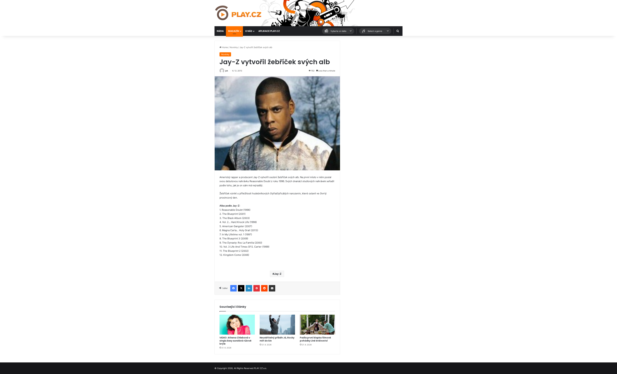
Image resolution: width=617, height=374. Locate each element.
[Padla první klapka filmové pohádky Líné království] (317, 325)
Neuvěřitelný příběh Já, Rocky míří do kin (277, 339)
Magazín (233, 31)
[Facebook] (233, 288)
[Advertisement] (372, 63)
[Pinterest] (256, 288)
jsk (226, 70)
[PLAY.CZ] (239, 13)
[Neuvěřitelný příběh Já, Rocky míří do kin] (277, 325)
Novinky (234, 47)
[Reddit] (264, 288)
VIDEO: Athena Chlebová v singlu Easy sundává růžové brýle (235, 340)
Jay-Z (278, 273)
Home (224, 47)
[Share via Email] (272, 288)
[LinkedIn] (249, 288)
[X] (241, 288)
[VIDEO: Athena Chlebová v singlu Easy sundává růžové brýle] (237, 325)
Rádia (220, 31)
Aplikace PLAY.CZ (269, 31)
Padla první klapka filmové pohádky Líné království (315, 339)
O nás (248, 31)
